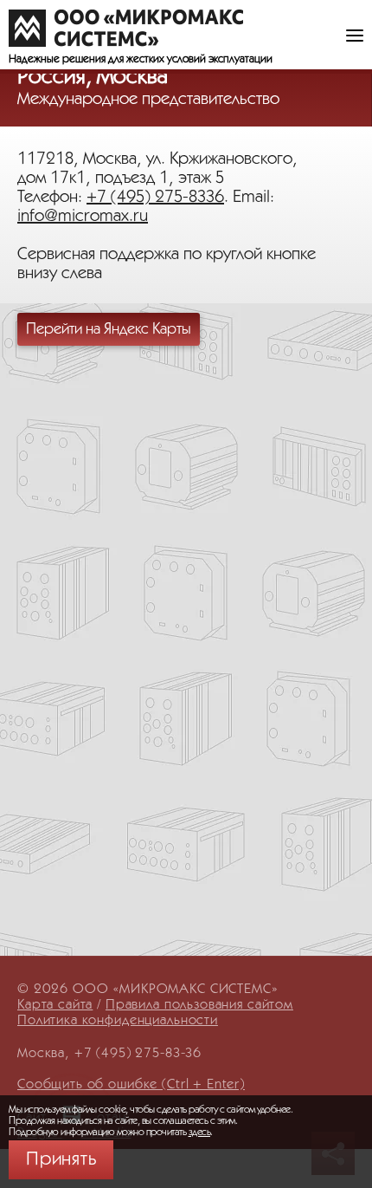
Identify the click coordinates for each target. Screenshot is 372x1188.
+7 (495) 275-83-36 (138, 1053)
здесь (200, 1132)
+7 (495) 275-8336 (155, 197)
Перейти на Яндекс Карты (108, 329)
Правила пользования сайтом (199, 1004)
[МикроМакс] (126, 28)
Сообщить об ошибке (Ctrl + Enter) (131, 1084)
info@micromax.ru (82, 216)
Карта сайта (55, 1004)
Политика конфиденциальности (117, 1020)
